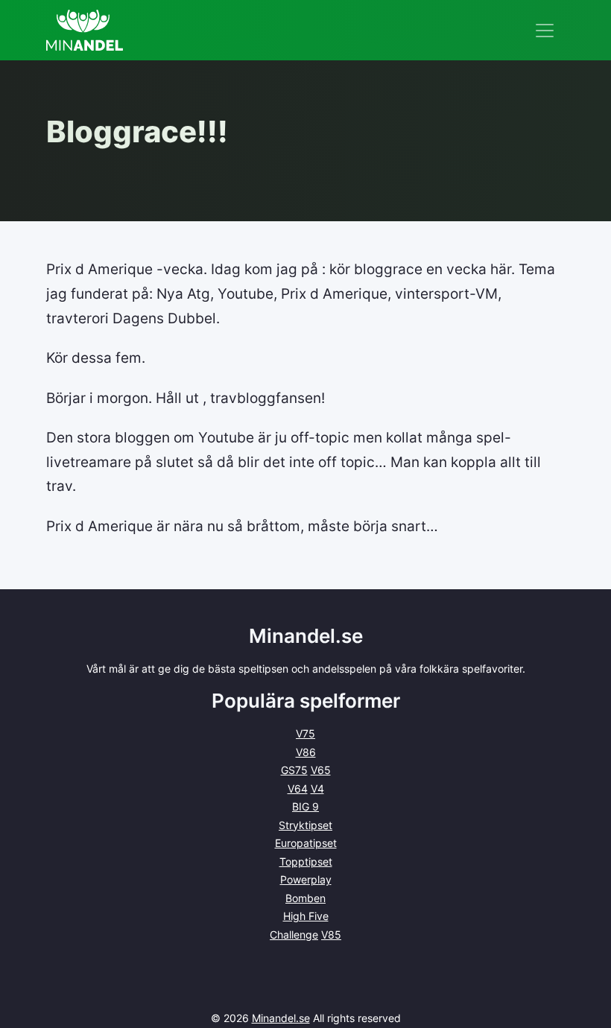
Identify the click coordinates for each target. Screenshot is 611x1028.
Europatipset (306, 843)
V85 (331, 934)
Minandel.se (281, 1018)
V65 (321, 770)
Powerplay (306, 879)
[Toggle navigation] (545, 30)
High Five (306, 916)
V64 (298, 788)
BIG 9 (305, 806)
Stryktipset (305, 825)
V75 (305, 733)
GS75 (294, 770)
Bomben (305, 898)
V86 (306, 752)
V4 (317, 788)
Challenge (294, 934)
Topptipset (305, 861)
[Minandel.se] (84, 30)
